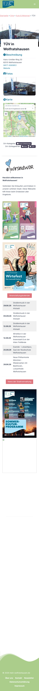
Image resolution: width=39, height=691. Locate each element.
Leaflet (9, 136)
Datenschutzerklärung (19, 682)
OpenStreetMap (23, 136)
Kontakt (18, 678)
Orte (12, 16)
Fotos (9, 73)
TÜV (33, 146)
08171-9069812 (10, 65)
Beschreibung (14, 54)
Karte (9, 99)
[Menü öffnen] (35, 4)
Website (6, 68)
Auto (25, 146)
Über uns (9, 678)
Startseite (4, 16)
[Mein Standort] (25, 109)
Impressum (20, 686)
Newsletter (29, 678)
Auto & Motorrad (23, 16)
